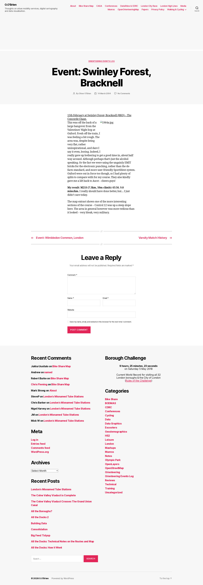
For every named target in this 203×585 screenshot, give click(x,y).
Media (183, 6)
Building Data (39, 523)
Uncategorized (114, 492)
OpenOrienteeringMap (128, 9)
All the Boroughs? (41, 511)
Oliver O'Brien (85, 93)
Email (106, 298)
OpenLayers (112, 464)
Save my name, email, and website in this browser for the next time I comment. (101, 322)
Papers (145, 9)
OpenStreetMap (114, 468)
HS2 (107, 435)
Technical (110, 484)
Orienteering (112, 472)
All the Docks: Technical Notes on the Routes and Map (62, 541)
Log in (34, 439)
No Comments (124, 93)
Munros (111, 9)
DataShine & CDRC (129, 6)
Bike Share (111, 399)
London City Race (149, 6)
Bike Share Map (86, 6)
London (109, 443)
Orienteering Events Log (101, 61)
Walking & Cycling (175, 9)
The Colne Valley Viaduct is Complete (53, 495)
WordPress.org (40, 451)
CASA (99, 6)
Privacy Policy (157, 9)
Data (107, 419)
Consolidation (39, 529)
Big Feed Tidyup (40, 535)
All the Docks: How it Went (46, 547)
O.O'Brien (10, 4)
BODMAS (110, 403)
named (48, 372)
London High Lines (169, 6)
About (73, 6)
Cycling (109, 415)
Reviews (110, 480)
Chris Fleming (39, 384)
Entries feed (38, 443)
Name (70, 298)
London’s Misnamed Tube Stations (63, 396)
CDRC (108, 407)
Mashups (110, 447)
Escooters (111, 427)
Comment (72, 275)
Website (70, 310)
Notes (108, 456)
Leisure (109, 439)
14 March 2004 (104, 93)
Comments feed (40, 447)
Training (110, 488)
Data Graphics (113, 423)
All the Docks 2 (40, 517)
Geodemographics (116, 431)
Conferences (111, 6)
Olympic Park (113, 460)
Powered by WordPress (62, 578)
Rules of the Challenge (138, 380)
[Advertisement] (101, 33)
